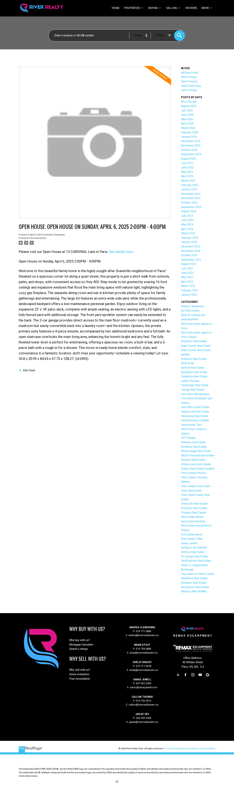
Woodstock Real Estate (195, 587)
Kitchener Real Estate (194, 446)
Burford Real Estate (192, 367)
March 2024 (188, 233)
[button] (178, 674)
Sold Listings (189, 90)
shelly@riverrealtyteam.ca (143, 670)
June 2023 (187, 272)
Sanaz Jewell (189, 543)
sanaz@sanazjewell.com (143, 687)
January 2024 (189, 242)
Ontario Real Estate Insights (197, 468)
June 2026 (187, 114)
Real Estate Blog (191, 85)
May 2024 (187, 224)
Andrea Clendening (192, 306)
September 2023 (191, 259)
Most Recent (188, 101)
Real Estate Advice (192, 516)
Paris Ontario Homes (193, 473)
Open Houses (189, 81)
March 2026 (188, 128)
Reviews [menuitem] (191, 8)
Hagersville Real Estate (195, 411)
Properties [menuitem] (132, 8)
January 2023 (189, 294)
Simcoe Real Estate (193, 552)
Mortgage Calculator (81, 644)
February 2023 (189, 290)
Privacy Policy (170, 748)
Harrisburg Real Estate (194, 416)
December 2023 (190, 246)
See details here (121, 252)
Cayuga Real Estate (192, 389)
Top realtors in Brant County (197, 574)
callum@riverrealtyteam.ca (143, 704)
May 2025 (187, 172)
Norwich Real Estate (193, 459)
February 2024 (189, 237)
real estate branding (193, 521)
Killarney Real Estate (193, 442)
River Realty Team (192, 538)
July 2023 (187, 268)
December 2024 (190, 193)
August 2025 (188, 158)
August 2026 (188, 106)
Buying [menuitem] (153, 8)
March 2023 (188, 286)
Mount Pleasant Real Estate (197, 455)
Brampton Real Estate (194, 341)
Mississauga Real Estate (196, 451)
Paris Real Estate (37, 238)
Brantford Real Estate (194, 359)
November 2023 (190, 251)
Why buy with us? (79, 640)
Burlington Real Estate (194, 372)
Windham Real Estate (193, 582)
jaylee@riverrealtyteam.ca (143, 722)
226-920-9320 (143, 718)
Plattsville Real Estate (194, 503)
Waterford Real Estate (194, 578)
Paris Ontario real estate (195, 486)
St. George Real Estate (194, 556)
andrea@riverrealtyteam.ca (143, 635)
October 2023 (189, 255)
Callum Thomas (190, 381)
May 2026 (187, 119)
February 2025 (189, 185)
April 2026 (187, 123)
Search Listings (78, 648)
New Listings (189, 77)
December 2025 (190, 141)
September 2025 (191, 154)
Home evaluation (79, 674)
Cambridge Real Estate (194, 385)
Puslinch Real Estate (193, 512)
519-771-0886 (143, 631)
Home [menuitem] (115, 8)
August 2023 (188, 264)
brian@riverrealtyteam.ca (143, 652)
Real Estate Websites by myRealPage (197, 748)
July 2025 (187, 163)
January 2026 (189, 136)
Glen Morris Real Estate (195, 407)
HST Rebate (188, 437)
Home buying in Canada (195, 420)
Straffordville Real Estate (196, 560)
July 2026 (187, 110)
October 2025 (189, 150)
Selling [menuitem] (171, 8)
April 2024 (187, 229)
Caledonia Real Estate (194, 376)
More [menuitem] (205, 8)
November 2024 (190, 198)
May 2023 (187, 277)
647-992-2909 (143, 683)
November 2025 (190, 145)
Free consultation (79, 678)
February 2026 (189, 132)
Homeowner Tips (191, 424)
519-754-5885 (143, 648)
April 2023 (187, 281)
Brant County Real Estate (196, 345)
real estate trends (191, 534)
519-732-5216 (143, 700)
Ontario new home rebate (196, 464)
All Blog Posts (189, 72)
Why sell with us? (79, 669)
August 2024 (188, 211)
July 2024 (187, 215)
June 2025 (187, 167)
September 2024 (191, 207)
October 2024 (189, 202)
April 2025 (187, 176)
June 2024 (187, 220)
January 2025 (189, 189)
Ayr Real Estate (190, 310)
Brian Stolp (187, 363)
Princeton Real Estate (194, 508)
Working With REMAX (194, 591)
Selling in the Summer (194, 547)
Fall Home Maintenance (195, 394)
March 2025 (188, 180)
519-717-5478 (143, 666)
